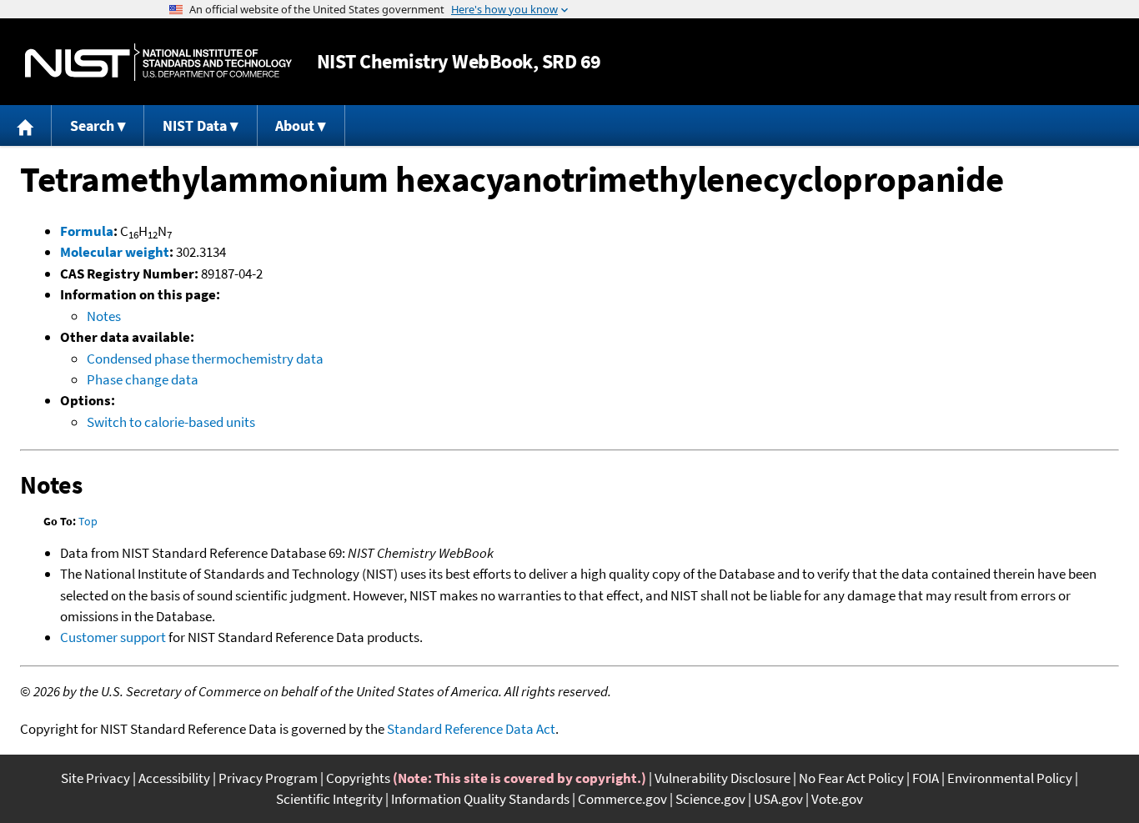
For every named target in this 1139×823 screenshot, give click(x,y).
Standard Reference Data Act (471, 729)
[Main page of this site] (26, 125)
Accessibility (174, 778)
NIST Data (195, 125)
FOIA (925, 778)
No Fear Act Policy (851, 778)
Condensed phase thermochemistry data (205, 358)
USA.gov (778, 799)
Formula (86, 231)
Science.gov (710, 799)
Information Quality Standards (480, 799)
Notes (104, 316)
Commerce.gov (622, 799)
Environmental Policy (1009, 778)
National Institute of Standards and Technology (158, 62)
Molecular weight (114, 252)
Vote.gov (837, 799)
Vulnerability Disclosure (722, 778)
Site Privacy (95, 778)
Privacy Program (268, 778)
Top (88, 521)
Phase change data (142, 379)
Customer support (113, 637)
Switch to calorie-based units (171, 422)
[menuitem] (26, 125)
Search (92, 125)
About (294, 125)
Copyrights (358, 778)
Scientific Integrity (329, 799)
